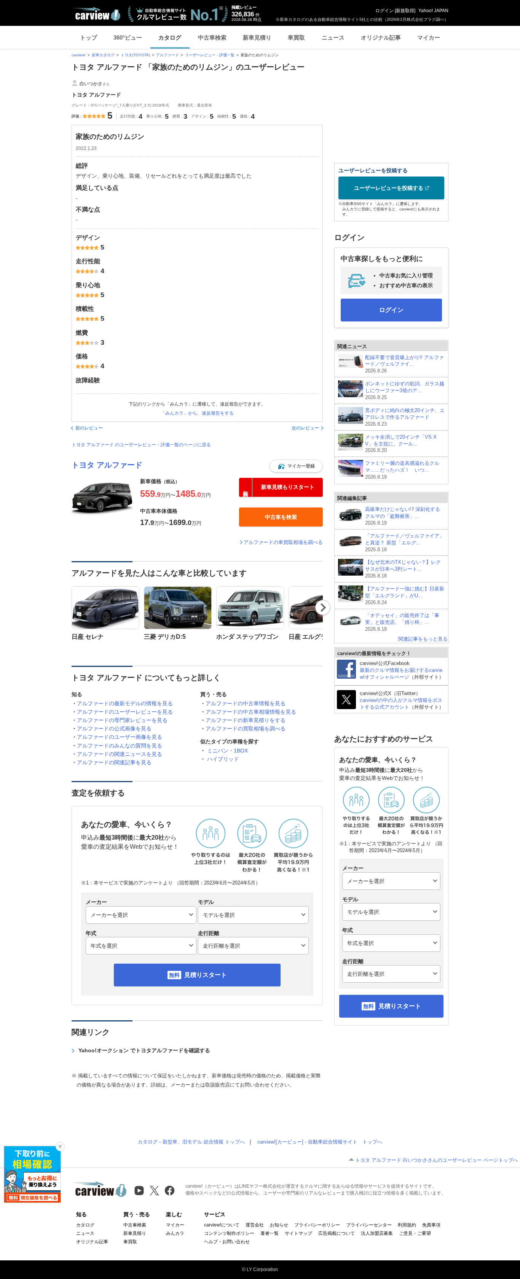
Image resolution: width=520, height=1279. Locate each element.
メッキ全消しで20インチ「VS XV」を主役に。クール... (401, 443)
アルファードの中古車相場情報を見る (251, 712)
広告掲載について (336, 1233)
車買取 (296, 37)
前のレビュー (89, 428)
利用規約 (407, 1225)
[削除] (60, 1146)
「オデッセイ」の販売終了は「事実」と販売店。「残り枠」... (402, 622)
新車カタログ (103, 55)
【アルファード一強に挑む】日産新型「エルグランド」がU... (404, 595)
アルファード (167, 55)
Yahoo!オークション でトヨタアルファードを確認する (144, 1050)
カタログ (169, 37)
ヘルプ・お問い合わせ (227, 1241)
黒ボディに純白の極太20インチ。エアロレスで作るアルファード (405, 417)
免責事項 (431, 1225)
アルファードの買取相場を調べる (246, 728)
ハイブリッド (223, 759)
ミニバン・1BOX (227, 751)
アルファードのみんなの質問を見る (119, 746)
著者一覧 (269, 1233)
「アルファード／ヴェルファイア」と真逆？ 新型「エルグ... (404, 542)
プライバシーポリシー (317, 1225)
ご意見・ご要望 (415, 1233)
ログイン (384, 10)
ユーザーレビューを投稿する (388, 188)
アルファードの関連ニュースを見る (119, 754)
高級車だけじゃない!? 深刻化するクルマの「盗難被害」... (402, 516)
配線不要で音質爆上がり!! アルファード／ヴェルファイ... (404, 364)
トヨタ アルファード (107, 465)
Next (323, 607)
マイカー (428, 37)
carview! (79, 55)
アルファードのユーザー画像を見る (119, 737)
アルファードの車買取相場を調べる (283, 542)
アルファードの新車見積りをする (246, 720)
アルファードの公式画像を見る (114, 728)
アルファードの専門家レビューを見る (122, 720)
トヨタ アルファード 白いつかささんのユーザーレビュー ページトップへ (436, 1160)
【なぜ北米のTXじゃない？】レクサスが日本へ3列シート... (403, 569)
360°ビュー (127, 37)
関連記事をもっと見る (423, 639)
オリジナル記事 (381, 37)
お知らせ (279, 1225)
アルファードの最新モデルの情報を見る (125, 703)
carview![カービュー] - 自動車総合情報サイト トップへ (319, 1142)
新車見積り (257, 37)
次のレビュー (305, 428)
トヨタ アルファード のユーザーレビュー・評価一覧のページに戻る (141, 444)
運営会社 (255, 1225)
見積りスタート (205, 975)
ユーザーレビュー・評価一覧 (209, 55)
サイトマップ (298, 1233)
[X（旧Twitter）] (154, 1190)
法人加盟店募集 (377, 1233)
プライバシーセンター (369, 1225)
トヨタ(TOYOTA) (135, 55)
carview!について (221, 1225)
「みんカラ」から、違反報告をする (197, 413)
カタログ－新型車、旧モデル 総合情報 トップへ (191, 1142)
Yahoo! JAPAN (433, 10)
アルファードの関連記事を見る (114, 762)
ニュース (333, 37)
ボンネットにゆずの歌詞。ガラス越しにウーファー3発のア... (404, 390)
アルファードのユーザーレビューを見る (125, 712)
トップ (88, 37)
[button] (296, 466)
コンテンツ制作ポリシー (229, 1233)
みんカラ (175, 1233)
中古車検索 (212, 37)
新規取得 (405, 10)
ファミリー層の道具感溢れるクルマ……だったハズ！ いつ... (402, 470)
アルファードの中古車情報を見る (246, 703)
